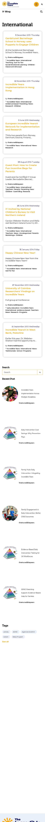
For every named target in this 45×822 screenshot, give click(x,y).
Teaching (9, 63)
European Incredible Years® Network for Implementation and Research (22, 126)
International (26, 60)
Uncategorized (25, 233)
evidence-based (12, 104)
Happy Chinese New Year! (20, 252)
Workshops (10, 235)
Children (31, 65)
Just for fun (18, 63)
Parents (17, 189)
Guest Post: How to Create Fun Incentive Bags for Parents (21, 168)
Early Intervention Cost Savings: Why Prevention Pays (30, 433)
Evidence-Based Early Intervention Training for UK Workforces (30, 553)
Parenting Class (27, 189)
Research (9, 106)
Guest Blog (17, 191)
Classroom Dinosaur (13, 67)
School (19, 351)
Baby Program (18, 637)
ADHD (15, 632)
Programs (23, 312)
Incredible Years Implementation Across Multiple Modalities (30, 393)
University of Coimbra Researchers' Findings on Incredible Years (20, 291)
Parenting (23, 104)
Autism (5, 637)
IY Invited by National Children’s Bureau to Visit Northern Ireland (20, 212)
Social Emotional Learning (16, 65)
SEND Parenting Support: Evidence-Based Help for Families (31, 592)
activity (6, 632)
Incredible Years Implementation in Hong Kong (19, 87)
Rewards (26, 191)
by (14, 57)
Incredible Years (13, 60)
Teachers (9, 189)
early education (13, 308)
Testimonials (10, 351)
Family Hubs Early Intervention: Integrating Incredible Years (30, 473)
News (30, 104)
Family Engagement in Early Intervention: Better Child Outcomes (31, 513)
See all (5, 642)
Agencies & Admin (28, 632)
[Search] (40, 372)
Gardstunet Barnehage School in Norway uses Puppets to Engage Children (22, 41)
